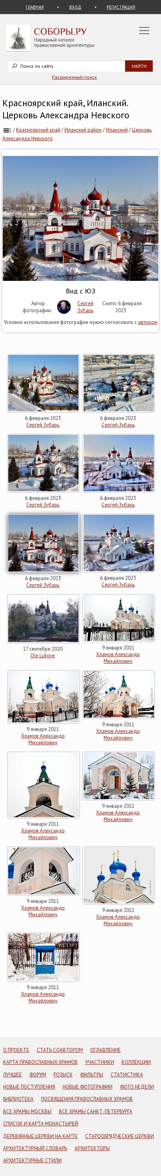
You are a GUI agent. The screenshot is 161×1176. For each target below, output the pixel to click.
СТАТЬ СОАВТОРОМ (60, 1050)
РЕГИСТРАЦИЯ (121, 7)
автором (147, 322)
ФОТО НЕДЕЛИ (137, 1087)
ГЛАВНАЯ (35, 7)
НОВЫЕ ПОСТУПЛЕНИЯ (29, 1087)
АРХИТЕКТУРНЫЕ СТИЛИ (32, 1160)
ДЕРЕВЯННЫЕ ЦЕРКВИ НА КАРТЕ (40, 1136)
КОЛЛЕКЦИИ (136, 1062)
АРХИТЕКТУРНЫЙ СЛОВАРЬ (35, 1148)
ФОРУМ (37, 1074)
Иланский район (83, 130)
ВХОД (75, 7)
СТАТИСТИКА (127, 1074)
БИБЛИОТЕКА (18, 1099)
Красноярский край (38, 130)
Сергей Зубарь (85, 307)
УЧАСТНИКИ (99, 1062)
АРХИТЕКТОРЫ (92, 1148)
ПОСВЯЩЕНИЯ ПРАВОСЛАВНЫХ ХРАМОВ (87, 1099)
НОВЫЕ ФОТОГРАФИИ (88, 1087)
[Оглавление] (7, 130)
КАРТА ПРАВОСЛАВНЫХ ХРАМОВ (40, 1062)
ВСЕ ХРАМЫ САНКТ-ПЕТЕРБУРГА (95, 1111)
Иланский (117, 130)
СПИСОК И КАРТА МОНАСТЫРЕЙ (40, 1123)
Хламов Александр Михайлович (118, 657)
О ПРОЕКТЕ (16, 1050)
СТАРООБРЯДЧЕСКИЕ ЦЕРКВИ (119, 1136)
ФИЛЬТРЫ (91, 1074)
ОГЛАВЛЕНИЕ (105, 1050)
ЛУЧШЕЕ (12, 1074)
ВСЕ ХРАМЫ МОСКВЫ (27, 1111)
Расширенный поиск (74, 77)
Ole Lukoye (42, 655)
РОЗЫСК (63, 1074)
